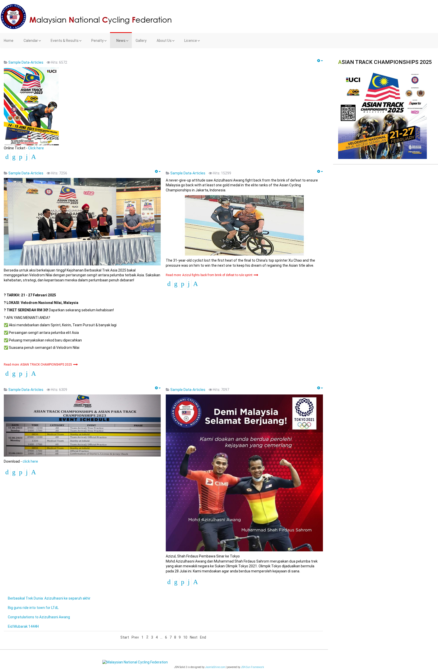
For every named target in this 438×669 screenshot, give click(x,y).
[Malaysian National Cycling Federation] (219, 16)
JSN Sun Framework (252, 667)
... (161, 637)
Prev (135, 637)
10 (185, 637)
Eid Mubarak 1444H (23, 626)
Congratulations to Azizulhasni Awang (39, 617)
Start (124, 637)
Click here (36, 148)
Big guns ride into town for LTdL (33, 608)
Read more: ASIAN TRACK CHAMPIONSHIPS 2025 (38, 364)
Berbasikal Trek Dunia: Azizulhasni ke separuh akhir (49, 598)
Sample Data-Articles (25, 62)
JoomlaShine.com (215, 667)
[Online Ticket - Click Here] (31, 106)
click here (30, 461)
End (203, 637)
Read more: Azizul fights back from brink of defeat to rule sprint (209, 275)
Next (193, 637)
